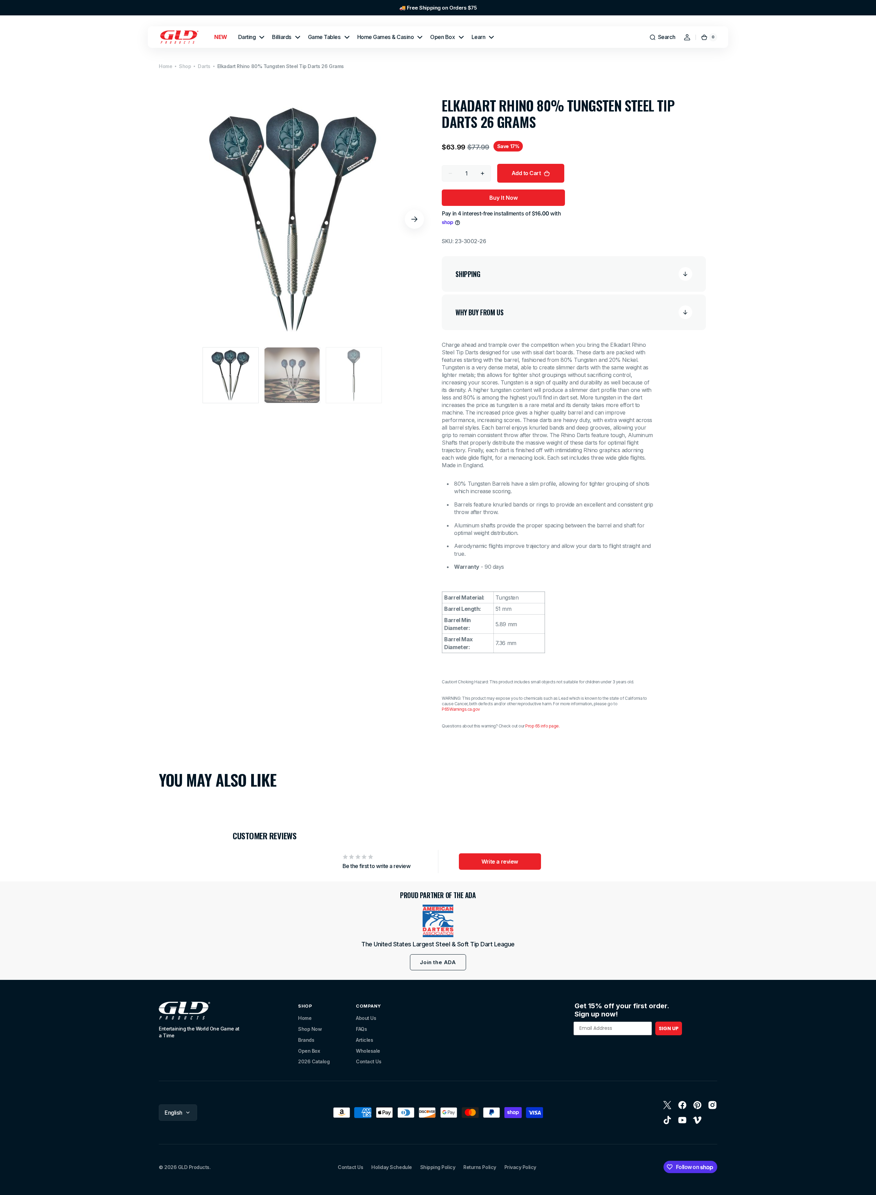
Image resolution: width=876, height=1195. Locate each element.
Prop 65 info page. (542, 725)
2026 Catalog (314, 1061)
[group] (438, 7)
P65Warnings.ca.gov (461, 709)
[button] (662, 37)
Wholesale (368, 1051)
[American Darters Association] (438, 921)
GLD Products (193, 1167)
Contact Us (368, 1061)
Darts (204, 66)
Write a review (499, 861)
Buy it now (503, 197)
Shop (185, 66)
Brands (306, 1040)
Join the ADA (438, 962)
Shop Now (310, 1029)
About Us (366, 1018)
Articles (364, 1040)
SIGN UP (669, 1028)
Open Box (309, 1051)
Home (165, 66)
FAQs (361, 1029)
